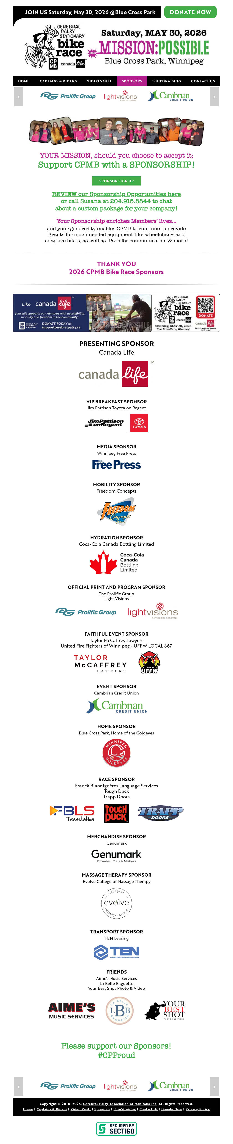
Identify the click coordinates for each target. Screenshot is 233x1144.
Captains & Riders (58, 81)
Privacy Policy (198, 1109)
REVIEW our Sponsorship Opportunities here (116, 194)
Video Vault (99, 81)
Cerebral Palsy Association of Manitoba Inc (120, 1104)
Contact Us (203, 81)
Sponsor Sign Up (116, 181)
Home (24, 81)
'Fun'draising (166, 81)
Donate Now (171, 1109)
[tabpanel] (116, 96)
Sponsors (132, 81)
